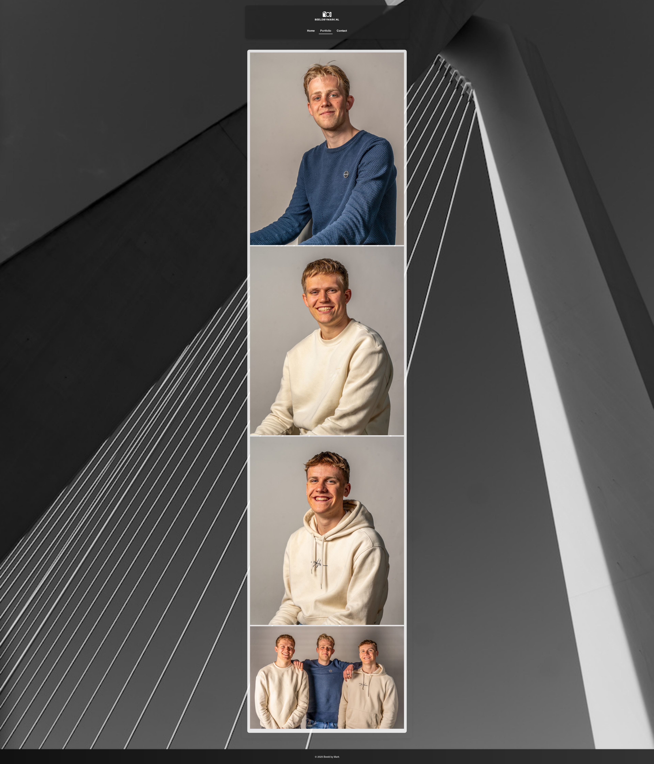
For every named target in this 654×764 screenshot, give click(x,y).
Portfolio (325, 31)
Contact (342, 31)
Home (311, 31)
